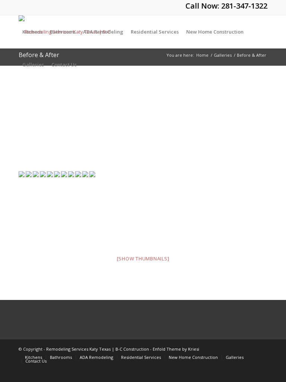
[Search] (86, 64)
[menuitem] (32, 31)
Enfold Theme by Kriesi (176, 349)
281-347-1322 (244, 6)
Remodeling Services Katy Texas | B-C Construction (97, 349)
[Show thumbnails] (143, 258)
